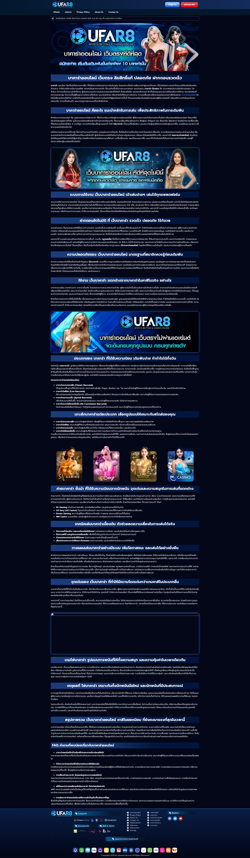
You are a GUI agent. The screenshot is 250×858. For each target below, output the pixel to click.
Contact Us (113, 12)
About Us (99, 12)
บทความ (68, 12)
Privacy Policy (83, 12)
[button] (123, 69)
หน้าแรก (56, 12)
